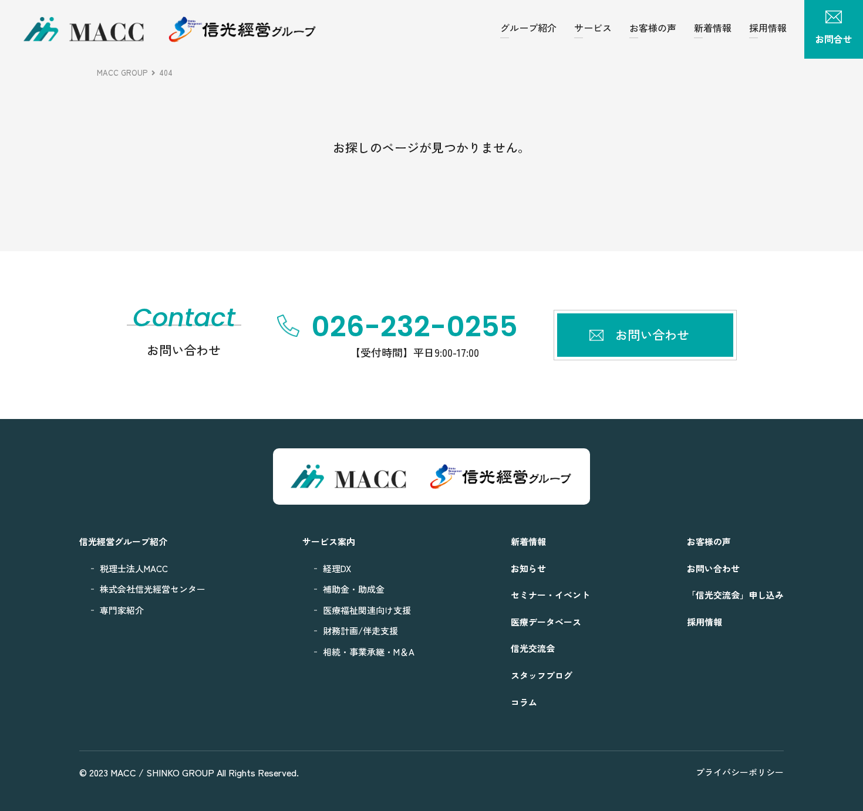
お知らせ (528, 568)
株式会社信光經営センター (152, 589)
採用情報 (768, 28)
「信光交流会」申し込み (735, 595)
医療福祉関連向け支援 (367, 610)
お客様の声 (652, 28)
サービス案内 (328, 541)
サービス (593, 28)
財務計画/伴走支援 (360, 630)
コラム (524, 702)
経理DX (337, 568)
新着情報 (712, 28)
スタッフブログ (541, 675)
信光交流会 (533, 648)
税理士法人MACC (134, 568)
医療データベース (546, 622)
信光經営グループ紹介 (123, 541)
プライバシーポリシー (740, 772)
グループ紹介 (528, 28)
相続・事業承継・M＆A (368, 652)
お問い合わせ (713, 568)
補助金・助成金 (354, 589)
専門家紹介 (122, 610)
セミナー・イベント (550, 595)
